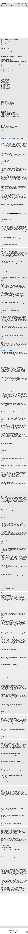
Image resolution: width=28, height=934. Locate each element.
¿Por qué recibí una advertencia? (6, 72)
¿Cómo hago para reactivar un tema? (7, 76)
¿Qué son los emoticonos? (5, 82)
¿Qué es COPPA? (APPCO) (5, 41)
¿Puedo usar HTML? (4, 81)
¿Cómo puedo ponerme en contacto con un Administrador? (10, 134)
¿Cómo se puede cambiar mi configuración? (8, 52)
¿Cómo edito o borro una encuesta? (6, 69)
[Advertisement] (14, 21)
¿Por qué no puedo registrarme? (6, 42)
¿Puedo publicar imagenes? (5, 83)
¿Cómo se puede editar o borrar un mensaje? (8, 65)
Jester (16, 931)
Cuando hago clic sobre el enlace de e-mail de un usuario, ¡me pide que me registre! (14, 61)
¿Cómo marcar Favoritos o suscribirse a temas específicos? (10, 120)
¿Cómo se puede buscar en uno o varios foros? (8, 112)
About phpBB (9, 852)
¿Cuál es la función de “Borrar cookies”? (7, 48)
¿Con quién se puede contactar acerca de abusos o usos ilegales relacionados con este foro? (14, 133)
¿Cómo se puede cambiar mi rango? (6, 60)
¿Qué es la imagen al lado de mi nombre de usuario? (9, 58)
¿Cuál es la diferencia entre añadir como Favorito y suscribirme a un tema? (12, 119)
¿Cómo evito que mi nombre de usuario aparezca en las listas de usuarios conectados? (12, 54)
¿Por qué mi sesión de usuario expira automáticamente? (9, 47)
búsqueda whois (8, 871)
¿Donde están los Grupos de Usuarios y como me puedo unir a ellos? (12, 94)
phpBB (14, 297)
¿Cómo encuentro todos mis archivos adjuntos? (8, 127)
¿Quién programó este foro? (5, 130)
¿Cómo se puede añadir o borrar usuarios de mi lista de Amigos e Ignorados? (13, 108)
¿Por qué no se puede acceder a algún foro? (8, 70)
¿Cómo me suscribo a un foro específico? (7, 121)
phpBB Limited (16, 849)
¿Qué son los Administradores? (6, 91)
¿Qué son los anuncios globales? (6, 84)
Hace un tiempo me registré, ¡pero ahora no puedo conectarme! (11, 45)
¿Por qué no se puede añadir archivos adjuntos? (8, 71)
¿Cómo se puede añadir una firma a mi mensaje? (8, 66)
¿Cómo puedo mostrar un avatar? (6, 59)
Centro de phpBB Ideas (5, 860)
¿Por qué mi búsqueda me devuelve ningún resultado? (9, 113)
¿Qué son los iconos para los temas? (7, 88)
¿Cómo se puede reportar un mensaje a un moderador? (9, 73)
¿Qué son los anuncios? (4, 85)
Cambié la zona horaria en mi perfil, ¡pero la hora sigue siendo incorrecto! (12, 56)
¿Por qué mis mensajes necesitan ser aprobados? (9, 75)
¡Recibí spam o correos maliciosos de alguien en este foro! (10, 104)
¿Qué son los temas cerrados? (6, 87)
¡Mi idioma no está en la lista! (5, 57)
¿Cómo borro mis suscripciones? (6, 122)
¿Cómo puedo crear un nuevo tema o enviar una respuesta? (10, 64)
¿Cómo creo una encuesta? (5, 67)
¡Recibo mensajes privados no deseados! (7, 103)
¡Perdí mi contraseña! (4, 46)
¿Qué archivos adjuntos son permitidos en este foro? (9, 126)
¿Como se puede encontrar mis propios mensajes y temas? (10, 116)
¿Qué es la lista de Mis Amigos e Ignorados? (8, 107)
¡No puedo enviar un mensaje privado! (7, 102)
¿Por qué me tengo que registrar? (6, 40)
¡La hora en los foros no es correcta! (6, 55)
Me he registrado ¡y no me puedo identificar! (8, 43)
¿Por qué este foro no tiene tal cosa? (6, 131)
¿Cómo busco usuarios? (4, 115)
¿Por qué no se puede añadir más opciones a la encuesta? (10, 68)
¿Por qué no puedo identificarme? (6, 44)
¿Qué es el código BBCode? (5, 80)
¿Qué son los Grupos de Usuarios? (6, 93)
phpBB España (18, 930)
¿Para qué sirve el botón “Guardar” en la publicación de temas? (11, 74)
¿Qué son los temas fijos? (5, 86)
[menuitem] (3, 4)
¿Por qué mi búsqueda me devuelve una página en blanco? (10, 114)
